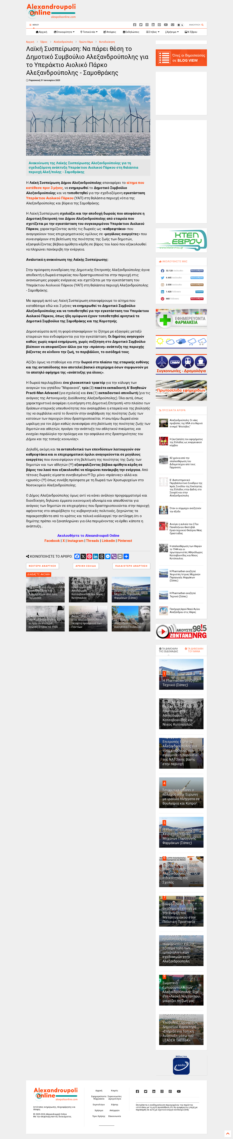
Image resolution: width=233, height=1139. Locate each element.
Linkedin (108, 541)
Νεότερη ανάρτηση (42, 566)
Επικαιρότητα (64, 32)
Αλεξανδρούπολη (63, 42)
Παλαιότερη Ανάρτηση (131, 566)
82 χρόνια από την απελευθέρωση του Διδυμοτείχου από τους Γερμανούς (43, 592)
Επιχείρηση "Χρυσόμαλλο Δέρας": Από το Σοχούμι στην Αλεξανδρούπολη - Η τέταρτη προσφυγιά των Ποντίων (87, 620)
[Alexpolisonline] (172, 25)
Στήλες (153, 32)
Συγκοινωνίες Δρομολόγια (115, 1097)
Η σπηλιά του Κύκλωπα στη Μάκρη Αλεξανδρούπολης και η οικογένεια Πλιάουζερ (128, 622)
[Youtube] (166, 25)
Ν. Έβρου (192, 32)
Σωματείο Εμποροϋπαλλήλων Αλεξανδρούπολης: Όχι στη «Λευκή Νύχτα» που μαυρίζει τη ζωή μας (181, 992)
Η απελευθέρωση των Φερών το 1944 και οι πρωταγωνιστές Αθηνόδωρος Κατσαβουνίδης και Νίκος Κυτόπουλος (186, 552)
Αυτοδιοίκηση (107, 42)
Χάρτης (114, 1104)
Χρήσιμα (171, 32)
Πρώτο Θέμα (86, 42)
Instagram (75, 541)
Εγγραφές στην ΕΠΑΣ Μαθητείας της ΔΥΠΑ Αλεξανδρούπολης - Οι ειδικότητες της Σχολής (180, 873)
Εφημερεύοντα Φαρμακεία (98, 1097)
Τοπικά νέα (88, 32)
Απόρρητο (115, 1110)
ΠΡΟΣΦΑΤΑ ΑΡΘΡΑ (173, 410)
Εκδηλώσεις (132, 32)
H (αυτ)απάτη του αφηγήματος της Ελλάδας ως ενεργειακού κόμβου (186, 442)
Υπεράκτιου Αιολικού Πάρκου (50, 198)
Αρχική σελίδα (86, 566)
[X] (140, 25)
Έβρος (43, 42)
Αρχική (43, 32)
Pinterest (125, 541)
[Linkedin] (153, 25)
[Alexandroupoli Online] (51, 17)
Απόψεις (111, 32)
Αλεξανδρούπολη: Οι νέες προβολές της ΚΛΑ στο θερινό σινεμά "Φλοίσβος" (186, 423)
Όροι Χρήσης (98, 1116)
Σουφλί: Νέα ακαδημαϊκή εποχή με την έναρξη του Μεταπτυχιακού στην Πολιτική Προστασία (180, 913)
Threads (92, 541)
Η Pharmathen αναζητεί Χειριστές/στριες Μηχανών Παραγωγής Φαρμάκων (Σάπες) (128, 592)
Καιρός (114, 1090)
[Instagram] (147, 25)
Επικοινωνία (114, 1116)
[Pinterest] (159, 25)
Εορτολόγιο (99, 1104)
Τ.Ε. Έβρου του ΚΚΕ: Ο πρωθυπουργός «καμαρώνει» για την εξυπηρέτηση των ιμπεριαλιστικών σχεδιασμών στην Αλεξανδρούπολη (179, 948)
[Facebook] (134, 25)
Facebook (52, 541)
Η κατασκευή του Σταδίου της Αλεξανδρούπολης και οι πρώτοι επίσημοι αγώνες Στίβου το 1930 (45, 622)
